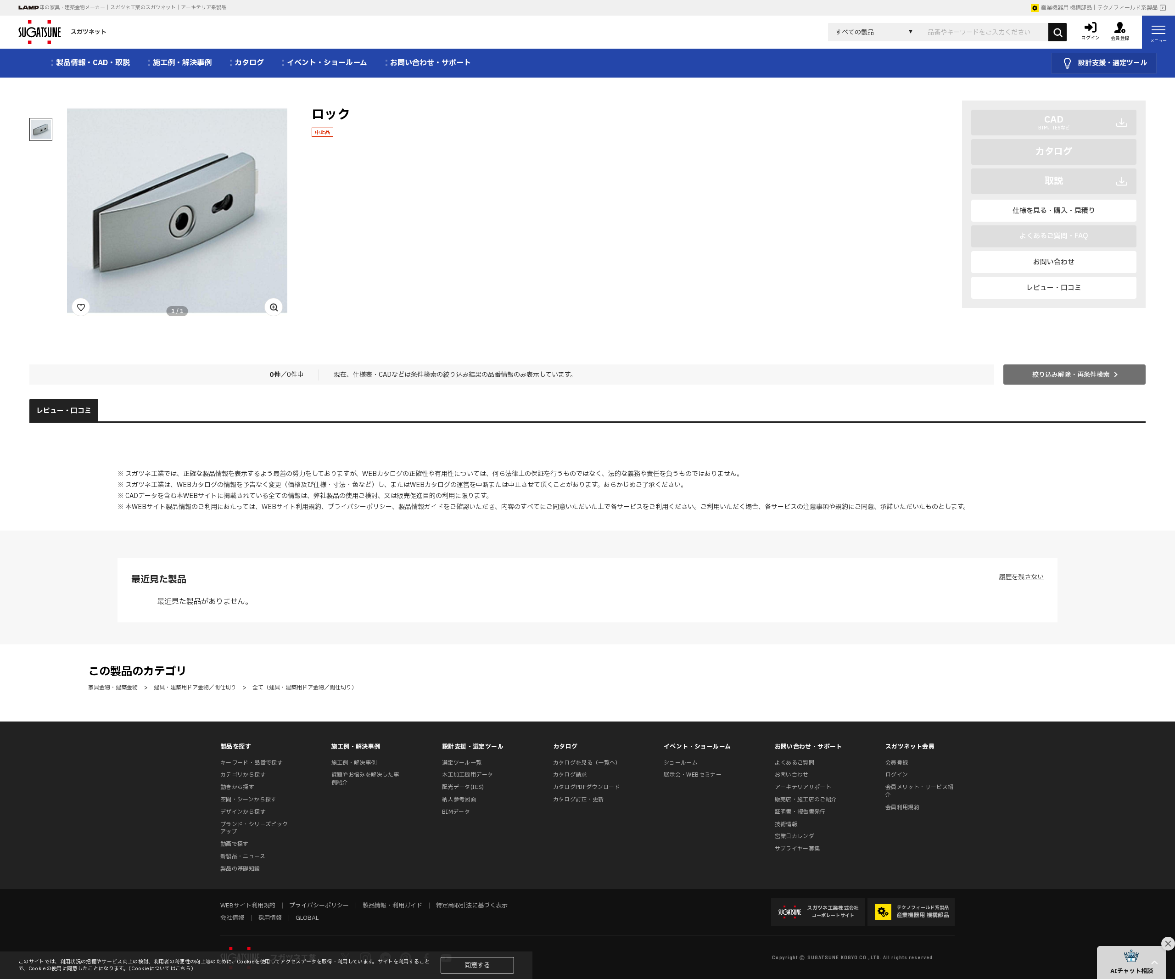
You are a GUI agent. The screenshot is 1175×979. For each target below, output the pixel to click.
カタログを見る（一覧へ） (587, 763)
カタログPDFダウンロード (587, 787)
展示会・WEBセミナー (693, 775)
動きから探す (237, 787)
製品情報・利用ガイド (392, 905)
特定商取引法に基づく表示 (472, 905)
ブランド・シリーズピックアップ (254, 828)
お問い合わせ (1053, 262)
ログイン (896, 775)
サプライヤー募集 (797, 849)
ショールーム (681, 763)
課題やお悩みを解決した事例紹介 (365, 779)
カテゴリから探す (243, 775)
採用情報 (270, 918)
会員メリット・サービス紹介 (919, 791)
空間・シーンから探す (248, 799)
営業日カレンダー (797, 836)
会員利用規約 (902, 807)
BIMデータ (456, 812)
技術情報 (786, 824)
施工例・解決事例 (354, 763)
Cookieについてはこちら (161, 969)
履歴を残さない (1021, 577)
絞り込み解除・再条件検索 (1070, 375)
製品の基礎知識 (240, 869)
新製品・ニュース (242, 856)
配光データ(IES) (463, 787)
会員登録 (896, 763)
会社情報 (232, 918)
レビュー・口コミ (1053, 288)
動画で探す (234, 844)
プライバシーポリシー (360, 507)
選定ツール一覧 (462, 763)
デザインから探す (243, 812)
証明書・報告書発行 (800, 812)
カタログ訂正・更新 (578, 799)
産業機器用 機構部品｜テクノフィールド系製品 (1099, 8)
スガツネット (88, 32)
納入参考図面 (459, 799)
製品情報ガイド (420, 507)
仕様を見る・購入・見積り (1054, 211)
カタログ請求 (570, 775)
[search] (1057, 32)
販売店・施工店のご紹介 (806, 799)
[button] (1131, 962)
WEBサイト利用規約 (291, 507)
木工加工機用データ (467, 775)
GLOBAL (307, 918)
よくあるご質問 (795, 763)
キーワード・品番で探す (251, 763)
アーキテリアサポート (803, 787)
